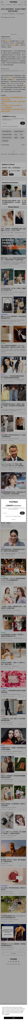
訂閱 (22, 513)
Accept (13, 1017)
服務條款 (16, 516)
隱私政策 (19, 516)
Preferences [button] (7, 1014)
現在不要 (13, 519)
